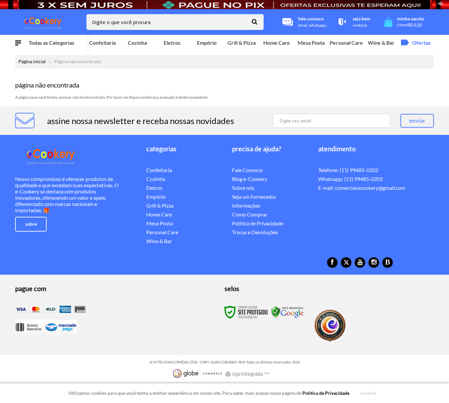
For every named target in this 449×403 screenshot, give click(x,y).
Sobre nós (243, 188)
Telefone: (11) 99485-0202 (348, 170)
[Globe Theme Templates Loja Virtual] (197, 373)
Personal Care (162, 232)
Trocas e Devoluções (255, 232)
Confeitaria (159, 170)
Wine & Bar (159, 241)
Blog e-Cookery (249, 179)
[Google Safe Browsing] (287, 311)
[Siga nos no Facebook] (332, 262)
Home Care (159, 214)
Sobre (31, 224)
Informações (246, 205)
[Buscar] (254, 21)
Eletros (154, 188)
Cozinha (155, 179)
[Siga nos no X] (346, 262)
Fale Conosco (247, 170)
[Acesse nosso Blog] (387, 262)
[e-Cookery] (43, 22)
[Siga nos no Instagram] (373, 262)
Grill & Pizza (160, 205)
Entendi (368, 393)
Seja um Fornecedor (254, 196)
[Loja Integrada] (248, 374)
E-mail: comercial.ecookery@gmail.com (361, 188)
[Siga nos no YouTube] (360, 262)
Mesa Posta (159, 223)
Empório (156, 196)
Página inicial (32, 61)
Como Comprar (249, 214)
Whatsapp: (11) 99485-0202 (350, 179)
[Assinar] (417, 121)
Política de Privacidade (257, 223)
